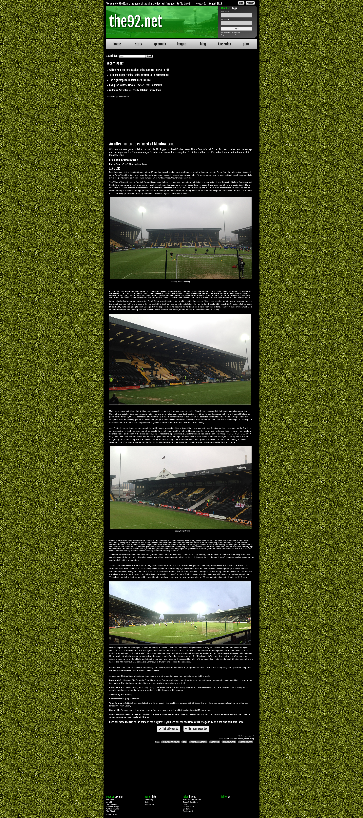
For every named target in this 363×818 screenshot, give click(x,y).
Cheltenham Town (171, 742)
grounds (160, 44)
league (181, 44)
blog (203, 44)
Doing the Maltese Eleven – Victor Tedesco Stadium (135, 85)
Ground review (236, 738)
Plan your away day (197, 728)
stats (138, 44)
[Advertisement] (181, 119)
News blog (149, 800)
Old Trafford (110, 800)
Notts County (246, 742)
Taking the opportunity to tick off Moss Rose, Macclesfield (139, 74)
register (250, 3)
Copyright (186, 804)
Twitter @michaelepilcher (167, 714)
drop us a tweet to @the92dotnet (133, 717)
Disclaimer (187, 809)
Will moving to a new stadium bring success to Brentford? (139, 69)
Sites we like (149, 804)
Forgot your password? (228, 35)
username (225, 11)
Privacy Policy (188, 807)
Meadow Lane (229, 742)
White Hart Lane (112, 809)
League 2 (215, 742)
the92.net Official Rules (192, 800)
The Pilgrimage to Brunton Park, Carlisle (130, 80)
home (117, 44)
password (225, 19)
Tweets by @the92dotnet (117, 96)
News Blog (249, 738)
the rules (224, 44)
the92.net (135, 22)
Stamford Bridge (112, 807)
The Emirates (111, 804)
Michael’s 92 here (129, 714)
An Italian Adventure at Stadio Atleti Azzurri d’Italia (135, 90)
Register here (236, 32)
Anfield (109, 802)
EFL (184, 742)
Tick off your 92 (170, 728)
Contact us (187, 811)
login (241, 3)
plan (246, 44)
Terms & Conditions (190, 802)
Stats (146, 802)
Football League (198, 742)
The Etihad (110, 811)
